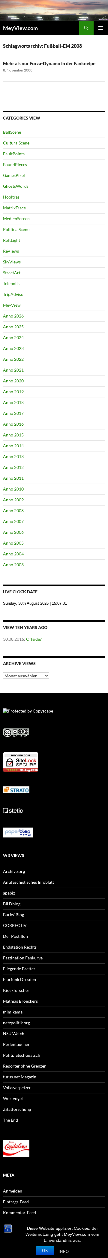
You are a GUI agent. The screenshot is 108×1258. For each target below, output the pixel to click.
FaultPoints (14, 153)
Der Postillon (15, 936)
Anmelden (12, 1190)
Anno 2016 (13, 424)
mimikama (12, 1011)
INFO (63, 1251)
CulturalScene (16, 142)
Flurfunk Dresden (19, 979)
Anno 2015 (13, 434)
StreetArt (11, 272)
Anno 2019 (13, 391)
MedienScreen (16, 218)
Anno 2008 (13, 510)
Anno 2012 (13, 467)
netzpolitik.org (16, 1022)
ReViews (11, 251)
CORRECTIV (15, 925)
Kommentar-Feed (19, 1212)
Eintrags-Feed (16, 1201)
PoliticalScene (16, 229)
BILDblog (11, 903)
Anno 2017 (13, 413)
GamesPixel (14, 175)
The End (10, 1120)
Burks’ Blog (13, 914)
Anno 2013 (13, 456)
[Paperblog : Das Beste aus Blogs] (18, 831)
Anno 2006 (13, 532)
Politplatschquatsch (21, 1055)
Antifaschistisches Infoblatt (28, 882)
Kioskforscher (16, 990)
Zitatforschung (17, 1109)
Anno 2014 (13, 445)
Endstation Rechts (20, 947)
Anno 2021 (13, 369)
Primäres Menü (101, 28)
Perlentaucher (16, 1044)
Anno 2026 (13, 315)
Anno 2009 (13, 499)
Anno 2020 (13, 380)
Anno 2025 (13, 326)
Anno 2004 (13, 553)
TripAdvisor (14, 294)
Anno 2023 (13, 348)
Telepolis (11, 283)
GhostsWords (15, 186)
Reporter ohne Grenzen (24, 1065)
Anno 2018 (13, 402)
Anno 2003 (13, 564)
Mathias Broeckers (20, 1001)
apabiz (9, 892)
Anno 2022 (13, 359)
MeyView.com (20, 28)
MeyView (12, 305)
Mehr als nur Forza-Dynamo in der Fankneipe (49, 63)
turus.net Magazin (19, 1076)
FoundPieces (15, 164)
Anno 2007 (13, 521)
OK (45, 1250)
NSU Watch (13, 1033)
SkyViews (12, 261)
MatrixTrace (14, 207)
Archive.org (14, 871)
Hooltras (11, 196)
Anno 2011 (13, 478)
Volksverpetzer (17, 1087)
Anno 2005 (13, 542)
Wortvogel (13, 1098)
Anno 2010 (13, 488)
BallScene (12, 132)
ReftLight (11, 240)
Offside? (34, 639)
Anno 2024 (13, 337)
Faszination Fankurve (23, 957)
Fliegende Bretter (19, 968)
